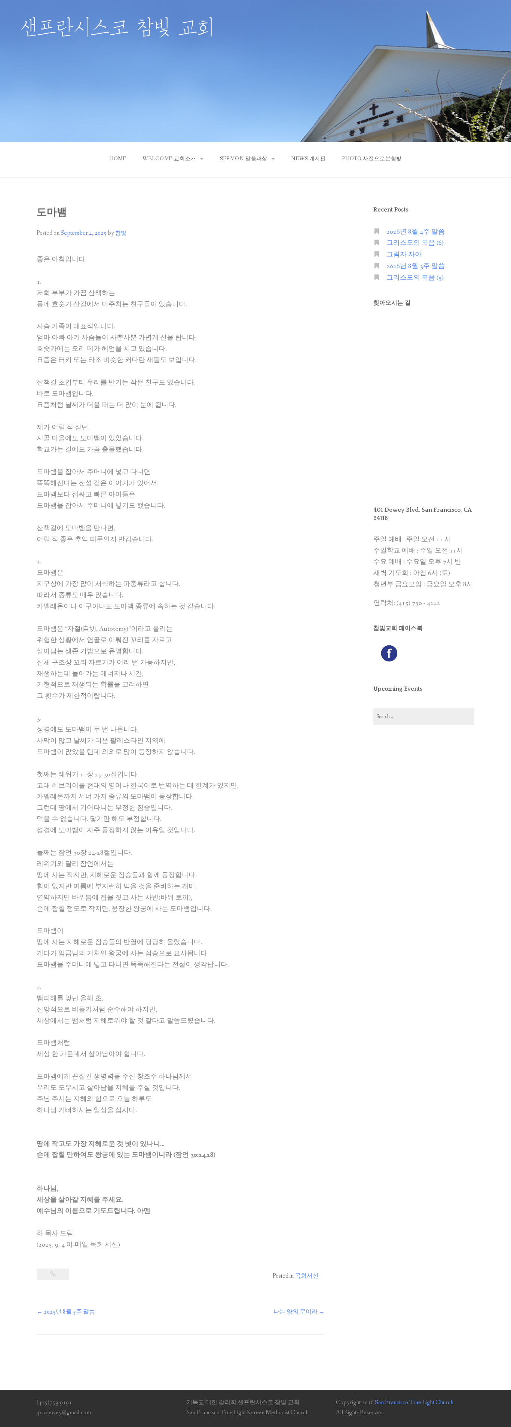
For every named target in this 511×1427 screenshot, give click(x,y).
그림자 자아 (404, 254)
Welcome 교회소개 (169, 158)
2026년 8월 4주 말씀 (415, 232)
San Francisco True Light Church (414, 1402)
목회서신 (307, 1276)
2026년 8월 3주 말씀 (415, 266)
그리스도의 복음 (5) (415, 278)
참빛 (120, 233)
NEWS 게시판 (308, 158)
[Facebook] (389, 653)
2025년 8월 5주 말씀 (66, 1312)
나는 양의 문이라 (299, 1312)
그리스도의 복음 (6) (415, 243)
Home (117, 158)
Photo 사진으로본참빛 (372, 158)
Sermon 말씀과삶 (243, 158)
